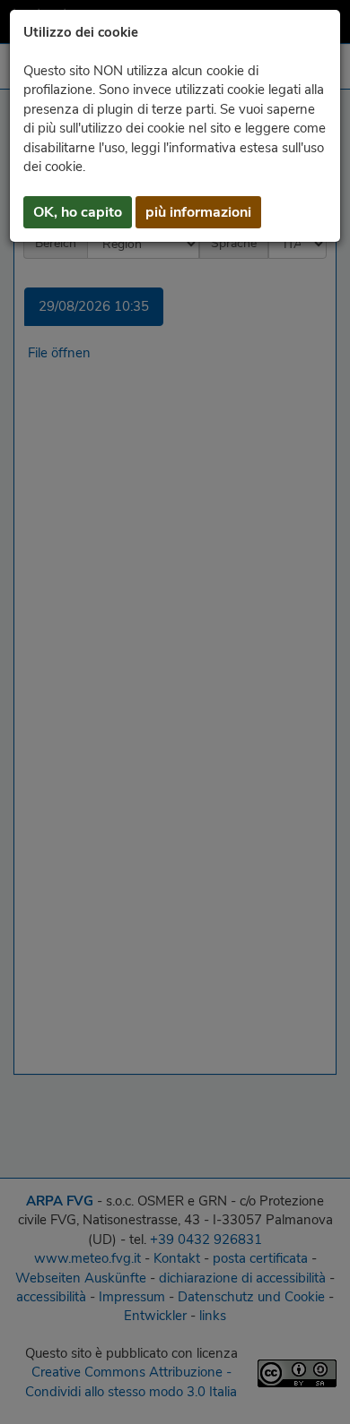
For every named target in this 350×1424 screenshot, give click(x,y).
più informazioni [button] (198, 212)
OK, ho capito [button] (77, 212)
